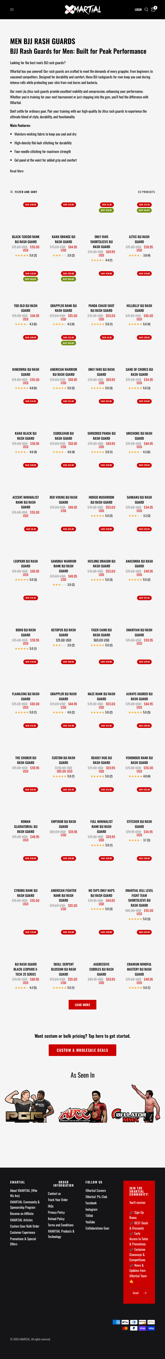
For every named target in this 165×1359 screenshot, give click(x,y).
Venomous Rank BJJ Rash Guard (139, 760)
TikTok (89, 1215)
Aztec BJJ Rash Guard (139, 239)
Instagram (91, 1209)
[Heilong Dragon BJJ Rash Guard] (101, 539)
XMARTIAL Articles (21, 1219)
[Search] (146, 9)
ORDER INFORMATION (63, 1184)
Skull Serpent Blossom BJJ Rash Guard (63, 969)
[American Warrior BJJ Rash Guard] (63, 347)
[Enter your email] (145, 1293)
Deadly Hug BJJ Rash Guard (101, 760)
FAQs (51, 1205)
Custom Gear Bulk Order (24, 1226)
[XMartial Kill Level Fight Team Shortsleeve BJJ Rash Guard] (139, 868)
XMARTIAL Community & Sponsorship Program (25, 1204)
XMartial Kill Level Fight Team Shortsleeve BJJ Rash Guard (139, 898)
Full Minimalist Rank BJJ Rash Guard (101, 826)
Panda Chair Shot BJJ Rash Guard (101, 308)
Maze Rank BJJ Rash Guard (101, 696)
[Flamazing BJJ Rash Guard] (25, 671)
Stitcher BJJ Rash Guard (139, 824)
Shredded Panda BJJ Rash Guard (102, 436)
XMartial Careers (96, 1190)
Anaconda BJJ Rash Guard (139, 564)
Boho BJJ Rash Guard (26, 632)
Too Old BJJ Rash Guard (25, 308)
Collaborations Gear (97, 1228)
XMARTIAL (17, 1182)
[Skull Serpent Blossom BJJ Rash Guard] (63, 942)
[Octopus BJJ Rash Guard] (63, 607)
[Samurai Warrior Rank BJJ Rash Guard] (63, 539)
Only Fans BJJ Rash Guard (101, 372)
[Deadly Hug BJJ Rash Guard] (101, 735)
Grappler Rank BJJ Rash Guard (63, 308)
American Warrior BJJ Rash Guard (63, 372)
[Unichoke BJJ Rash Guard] (139, 411)
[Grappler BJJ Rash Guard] (63, 671)
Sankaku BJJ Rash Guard (139, 500)
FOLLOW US (94, 1182)
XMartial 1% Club (96, 1196)
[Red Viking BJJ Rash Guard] (63, 475)
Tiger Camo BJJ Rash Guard (101, 632)
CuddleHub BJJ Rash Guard (63, 436)
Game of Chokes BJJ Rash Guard (139, 372)
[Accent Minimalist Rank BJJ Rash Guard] (25, 475)
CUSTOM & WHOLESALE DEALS (82, 1050)
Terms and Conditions (60, 1224)
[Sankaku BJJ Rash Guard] (139, 475)
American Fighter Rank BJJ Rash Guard (63, 895)
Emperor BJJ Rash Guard (63, 824)
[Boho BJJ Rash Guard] (25, 607)
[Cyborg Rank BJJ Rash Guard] (25, 868)
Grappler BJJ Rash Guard (63, 696)
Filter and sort (26, 192)
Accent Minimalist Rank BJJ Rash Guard (25, 502)
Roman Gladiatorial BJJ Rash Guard (25, 826)
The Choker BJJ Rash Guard (25, 760)
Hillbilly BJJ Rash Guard (139, 308)
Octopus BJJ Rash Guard (63, 632)
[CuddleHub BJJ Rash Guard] (63, 411)
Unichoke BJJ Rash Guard (139, 436)
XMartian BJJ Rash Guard (139, 632)
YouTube (90, 1221)
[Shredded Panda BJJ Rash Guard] (101, 411)
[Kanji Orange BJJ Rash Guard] (63, 214)
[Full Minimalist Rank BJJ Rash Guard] (101, 799)
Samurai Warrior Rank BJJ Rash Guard (63, 566)
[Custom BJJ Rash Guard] (63, 735)
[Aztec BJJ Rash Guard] (139, 214)
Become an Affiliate (22, 1213)
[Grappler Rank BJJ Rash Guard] (63, 283)
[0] (152, 9)
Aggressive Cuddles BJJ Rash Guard (101, 969)
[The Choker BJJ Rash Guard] (25, 735)
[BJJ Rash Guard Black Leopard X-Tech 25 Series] (25, 942)
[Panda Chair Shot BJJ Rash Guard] (101, 283)
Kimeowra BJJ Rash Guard (25, 372)
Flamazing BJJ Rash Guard (25, 696)
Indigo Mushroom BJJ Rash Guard (101, 500)
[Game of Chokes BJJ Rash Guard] (139, 347)
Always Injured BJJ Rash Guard (139, 696)
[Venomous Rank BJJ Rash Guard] (139, 735)
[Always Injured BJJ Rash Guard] (139, 671)
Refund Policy (56, 1218)
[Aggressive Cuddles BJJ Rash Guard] (101, 942)
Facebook (91, 1202)
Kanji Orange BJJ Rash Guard (63, 239)
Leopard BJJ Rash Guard (25, 564)
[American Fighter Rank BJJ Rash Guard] (63, 868)
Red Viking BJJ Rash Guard (63, 500)
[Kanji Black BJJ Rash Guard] (25, 411)
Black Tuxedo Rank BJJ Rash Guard (25, 239)
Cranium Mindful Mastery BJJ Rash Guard (139, 969)
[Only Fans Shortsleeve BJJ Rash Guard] (101, 214)
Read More (17, 171)
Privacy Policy (56, 1212)
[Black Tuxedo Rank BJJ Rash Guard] (25, 214)
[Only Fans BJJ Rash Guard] (101, 347)
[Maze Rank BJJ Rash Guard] (101, 671)
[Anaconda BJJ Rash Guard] (139, 539)
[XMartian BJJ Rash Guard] (139, 607)
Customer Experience (22, 1232)
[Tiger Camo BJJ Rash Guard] (101, 607)
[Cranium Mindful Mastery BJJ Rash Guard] (139, 942)
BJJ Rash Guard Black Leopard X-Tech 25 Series (25, 969)
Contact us (54, 1193)
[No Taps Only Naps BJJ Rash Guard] (101, 868)
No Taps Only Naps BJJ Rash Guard (101, 893)
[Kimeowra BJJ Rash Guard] (25, 347)
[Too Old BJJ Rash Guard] (25, 283)
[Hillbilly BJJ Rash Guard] (139, 283)
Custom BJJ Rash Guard (63, 760)
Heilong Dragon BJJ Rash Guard (101, 564)
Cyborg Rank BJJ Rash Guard (25, 893)
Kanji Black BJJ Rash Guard (25, 436)
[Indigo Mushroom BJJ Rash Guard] (101, 475)
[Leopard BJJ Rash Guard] (25, 539)
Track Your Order (58, 1199)
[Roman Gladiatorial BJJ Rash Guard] (25, 799)
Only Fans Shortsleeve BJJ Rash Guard (101, 241)
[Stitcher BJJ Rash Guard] (139, 799)
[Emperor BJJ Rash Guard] (63, 799)
